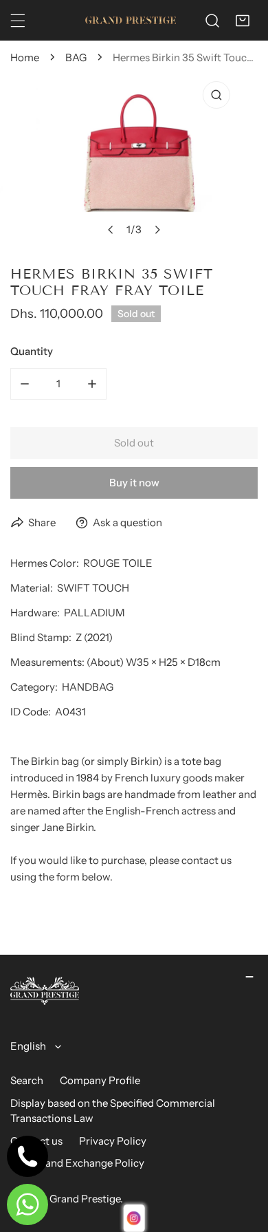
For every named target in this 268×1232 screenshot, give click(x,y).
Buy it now (134, 482)
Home (24, 57)
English (28, 1045)
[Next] (157, 230)
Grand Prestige (84, 1198)
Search (26, 1080)
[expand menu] (18, 21)
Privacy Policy (112, 1140)
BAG (76, 57)
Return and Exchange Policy (77, 1162)
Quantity (31, 351)
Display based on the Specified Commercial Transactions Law (112, 1110)
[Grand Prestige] (130, 20)
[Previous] (111, 230)
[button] (242, 21)
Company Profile (100, 1080)
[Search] (212, 21)
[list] (134, 159)
